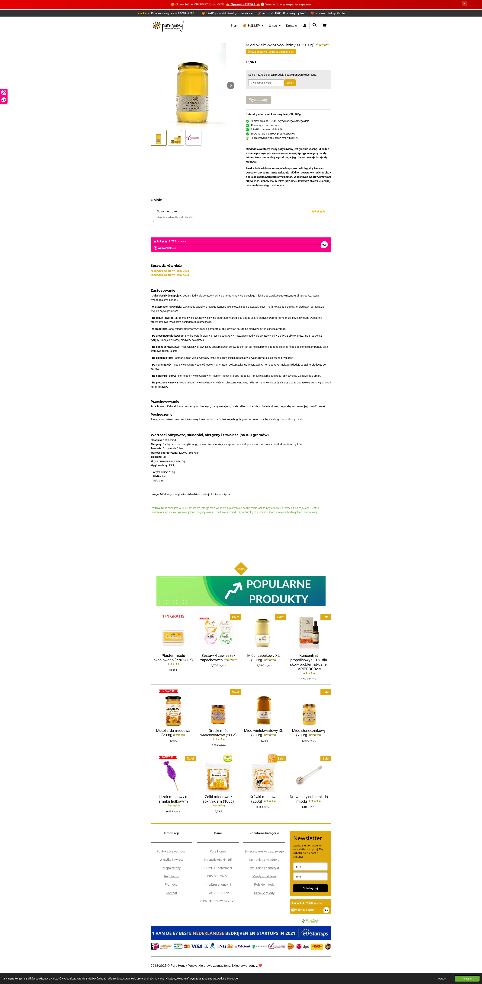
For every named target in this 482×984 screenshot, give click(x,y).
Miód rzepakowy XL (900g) (263, 657)
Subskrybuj (310, 888)
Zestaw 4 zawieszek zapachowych (217, 657)
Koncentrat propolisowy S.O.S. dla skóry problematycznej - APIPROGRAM (309, 662)
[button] (159, 138)
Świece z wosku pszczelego (264, 851)
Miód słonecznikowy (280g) (309, 732)
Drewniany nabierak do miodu (309, 799)
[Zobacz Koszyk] (324, 25)
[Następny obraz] (230, 85)
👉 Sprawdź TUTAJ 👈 (243, 4)
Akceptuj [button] (467, 978)
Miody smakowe (264, 876)
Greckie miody (264, 893)
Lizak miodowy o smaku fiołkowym (173, 799)
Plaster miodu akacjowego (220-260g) (173, 657)
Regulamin (171, 876)
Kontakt (171, 893)
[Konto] (305, 25)
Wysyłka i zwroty (171, 860)
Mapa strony (172, 868)
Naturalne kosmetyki (264, 868)
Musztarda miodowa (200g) (173, 732)
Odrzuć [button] (442, 978)
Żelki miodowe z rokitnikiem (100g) (218, 799)
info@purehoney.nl (218, 884)
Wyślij (290, 82)
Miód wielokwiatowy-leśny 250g (170, 270)
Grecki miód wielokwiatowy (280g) (218, 732)
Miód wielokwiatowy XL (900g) (263, 732)
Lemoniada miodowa (264, 860)
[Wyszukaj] (314, 25)
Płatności (171, 884)
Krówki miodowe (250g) (264, 799)
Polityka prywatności (171, 851)
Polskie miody (264, 884)
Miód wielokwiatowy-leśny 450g (170, 274)
